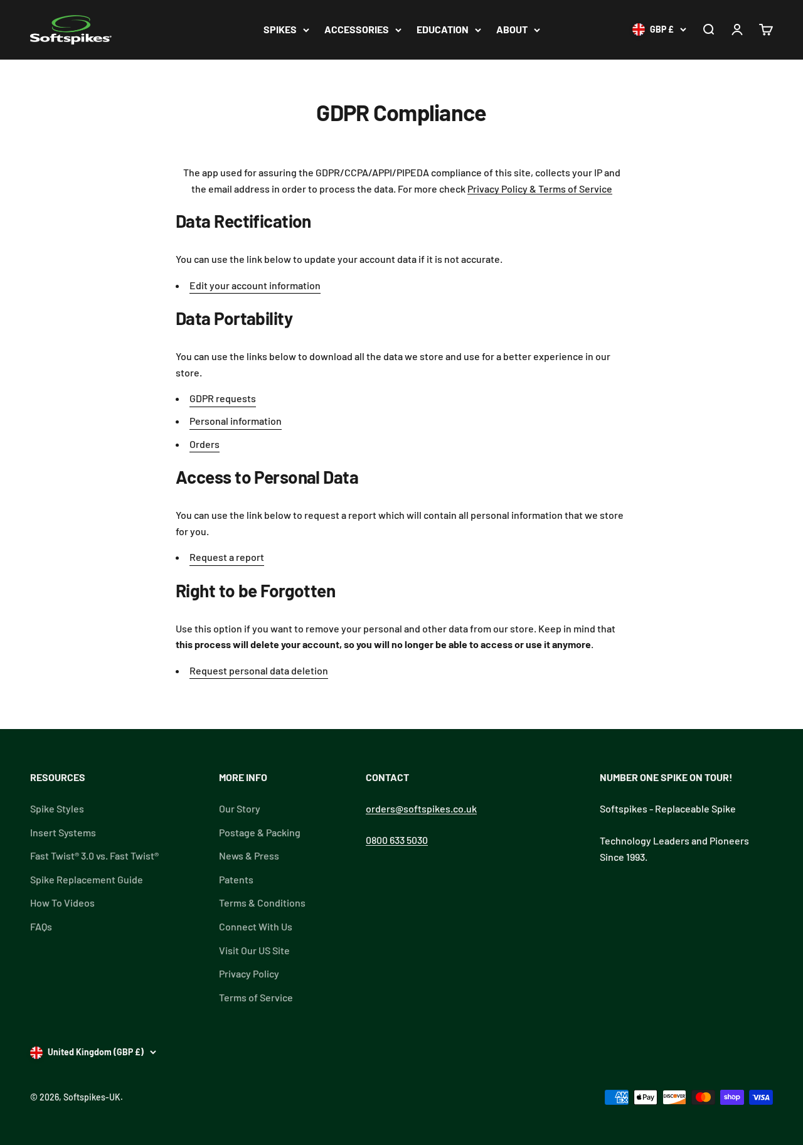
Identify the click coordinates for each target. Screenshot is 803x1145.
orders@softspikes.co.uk (421, 808)
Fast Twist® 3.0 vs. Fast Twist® (94, 855)
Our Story (239, 808)
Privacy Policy (249, 973)
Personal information (235, 421)
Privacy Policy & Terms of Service (539, 188)
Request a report (226, 557)
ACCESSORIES (356, 29)
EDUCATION (443, 29)
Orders (204, 444)
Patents (236, 879)
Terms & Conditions (262, 902)
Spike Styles (57, 808)
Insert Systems (63, 832)
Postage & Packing (259, 832)
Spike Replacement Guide (86, 879)
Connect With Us (255, 926)
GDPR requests (222, 398)
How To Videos (62, 902)
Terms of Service (256, 997)
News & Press (249, 855)
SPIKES (280, 29)
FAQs (41, 926)
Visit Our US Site (254, 950)
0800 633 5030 (397, 840)
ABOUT (512, 29)
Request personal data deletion (258, 670)
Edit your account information (255, 285)
